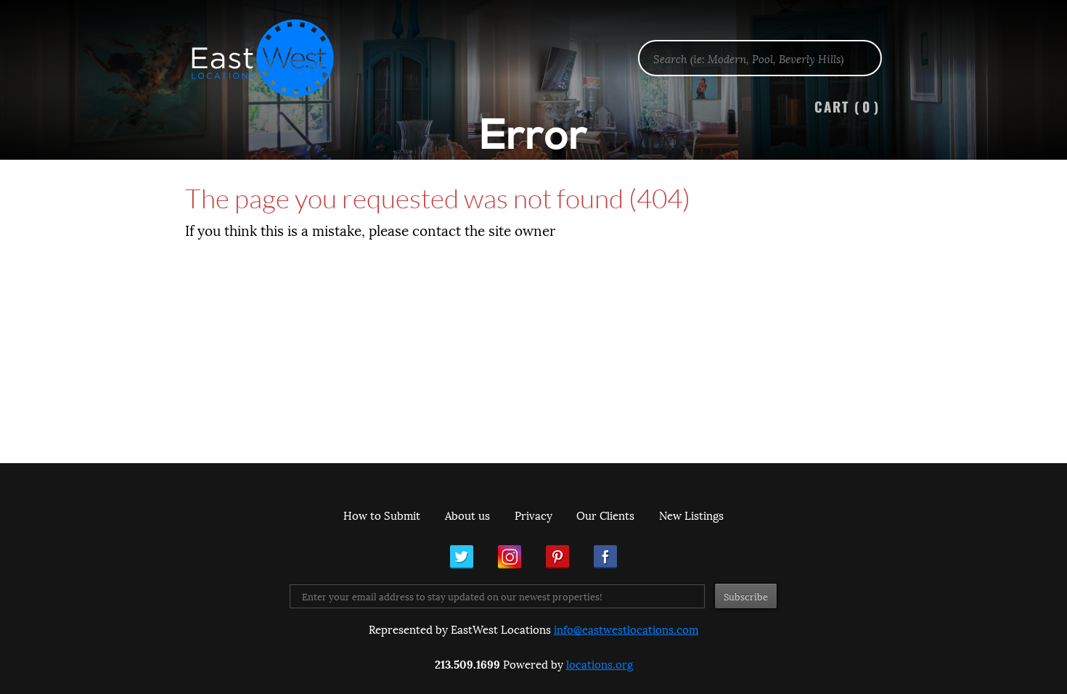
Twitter (461, 556)
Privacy (533, 514)
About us (467, 514)
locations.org (599, 663)
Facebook (605, 556)
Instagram (509, 556)
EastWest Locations (272, 58)
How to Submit (381, 514)
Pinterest (557, 556)
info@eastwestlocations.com (626, 628)
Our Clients (605, 514)
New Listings (691, 514)
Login (1048, 48)
